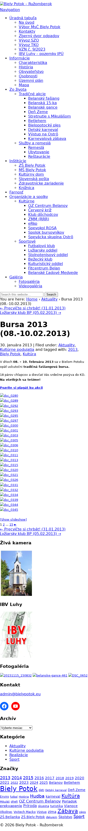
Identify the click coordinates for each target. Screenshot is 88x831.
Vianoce (71, 806)
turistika (56, 806)
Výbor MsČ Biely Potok (39, 27)
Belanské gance (42, 107)
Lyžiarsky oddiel (42, 250)
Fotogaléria (29, 281)
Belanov (56, 782)
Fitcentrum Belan (44, 268)
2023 (24, 782)
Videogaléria (30, 286)
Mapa (24, 85)
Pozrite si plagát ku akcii (21, 387)
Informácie (19, 58)
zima (52, 812)
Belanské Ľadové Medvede (53, 272)
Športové (27, 241)
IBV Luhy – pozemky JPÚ (41, 53)
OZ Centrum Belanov (48, 205)
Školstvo (65, 817)
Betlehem (37, 121)
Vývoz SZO (29, 40)
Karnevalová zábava (47, 138)
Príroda (30, 805)
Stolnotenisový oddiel (48, 255)
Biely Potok (10, 354)
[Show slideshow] (13, 519)
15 (11, 524)
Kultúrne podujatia (17, 349)
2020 (79, 778)
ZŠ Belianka (10, 817)
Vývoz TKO (29, 45)
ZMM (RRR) (38, 219)
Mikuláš (5, 801)
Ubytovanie (38, 152)
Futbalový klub (41, 246)
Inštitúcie (17, 161)
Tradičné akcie (32, 94)
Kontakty (27, 31)
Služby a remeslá (35, 143)
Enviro (4, 796)
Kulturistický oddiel (45, 263)
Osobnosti (28, 76)
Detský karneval (43, 129)
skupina (43, 806)
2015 (28, 778)
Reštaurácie (39, 156)
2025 (43, 782)
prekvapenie (11, 806)
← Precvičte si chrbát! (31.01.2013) (32, 308)
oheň (14, 801)
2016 (39, 778)
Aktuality (49, 299)
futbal (14, 796)
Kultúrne (26, 201)
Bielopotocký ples (44, 125)
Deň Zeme (38, 112)
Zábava (67, 811)
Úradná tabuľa (23, 18)
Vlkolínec (6, 812)
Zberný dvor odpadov (39, 36)
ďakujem (51, 817)
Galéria (16, 277)
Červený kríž (39, 210)
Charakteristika (33, 62)
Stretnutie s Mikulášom (49, 116)
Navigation (10, 10)
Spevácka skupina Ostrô (50, 237)
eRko (32, 223)
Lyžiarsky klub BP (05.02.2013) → (30, 312)
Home (32, 299)
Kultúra (29, 354)
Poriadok (69, 801)
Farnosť (16, 192)
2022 (14, 782)
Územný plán (31, 80)
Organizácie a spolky (28, 196)
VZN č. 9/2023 (32, 49)
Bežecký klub (40, 259)
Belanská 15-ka (42, 103)
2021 (4, 782)
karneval (53, 796)
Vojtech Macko (25, 812)
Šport (14, 759)
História (26, 67)
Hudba (37, 796)
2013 (72, 349)
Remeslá (36, 147)
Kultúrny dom (31, 174)
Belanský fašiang (43, 98)
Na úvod (26, 22)
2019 (69, 778)
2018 (60, 778)
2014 (16, 778)
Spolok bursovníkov (46, 232)
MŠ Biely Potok (32, 170)
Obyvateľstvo (31, 71)
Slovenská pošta (34, 179)
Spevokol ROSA (42, 228)
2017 (49, 778)
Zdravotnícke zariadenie (41, 183)
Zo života (18, 89)
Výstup (42, 812)
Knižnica (26, 188)
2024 (34, 782)
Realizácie (18, 755)
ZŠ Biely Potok (32, 165)
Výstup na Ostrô (43, 134)
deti (41, 790)
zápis (82, 812)
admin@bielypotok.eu (20, 694)
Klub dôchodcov (43, 214)
